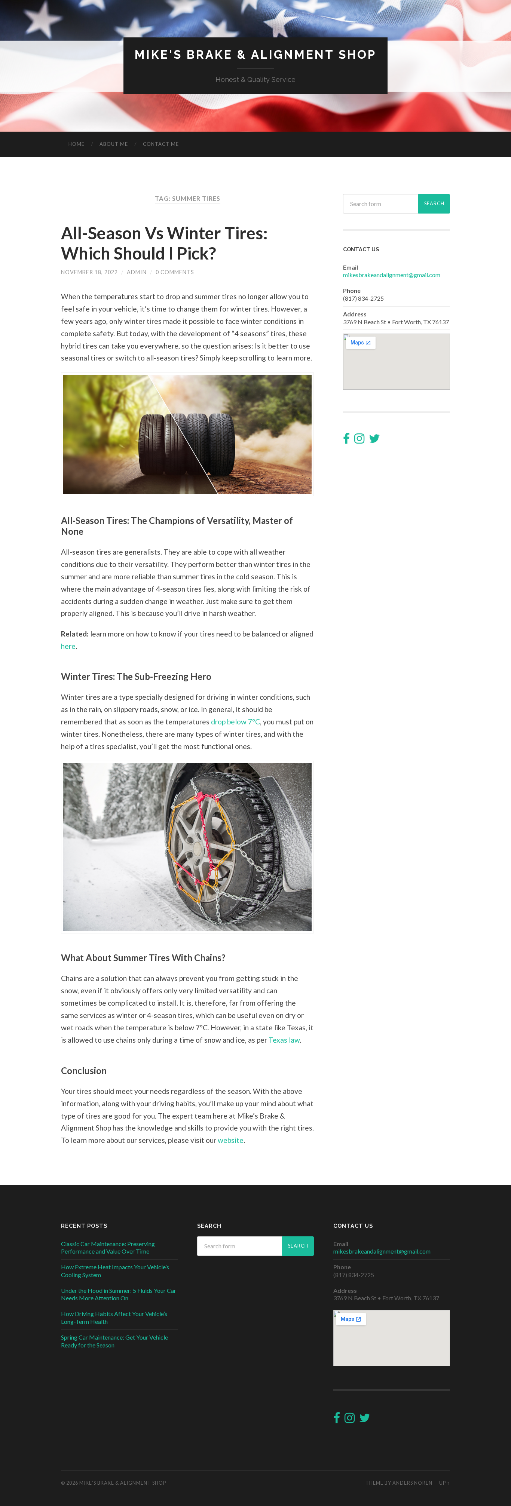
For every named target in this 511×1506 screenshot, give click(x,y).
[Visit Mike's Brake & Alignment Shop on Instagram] (359, 440)
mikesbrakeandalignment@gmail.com (391, 274)
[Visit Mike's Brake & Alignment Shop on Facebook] (346, 440)
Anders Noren (412, 1483)
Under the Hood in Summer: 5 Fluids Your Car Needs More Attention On (118, 1294)
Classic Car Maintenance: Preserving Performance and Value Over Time (108, 1247)
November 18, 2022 (89, 272)
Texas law (284, 1040)
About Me (114, 144)
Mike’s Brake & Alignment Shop (122, 1483)
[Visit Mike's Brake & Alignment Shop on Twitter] (374, 440)
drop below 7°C (235, 721)
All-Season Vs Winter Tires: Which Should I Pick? (164, 243)
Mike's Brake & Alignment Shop (255, 54)
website (231, 1140)
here (68, 646)
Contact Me (161, 144)
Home (76, 144)
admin (137, 272)
